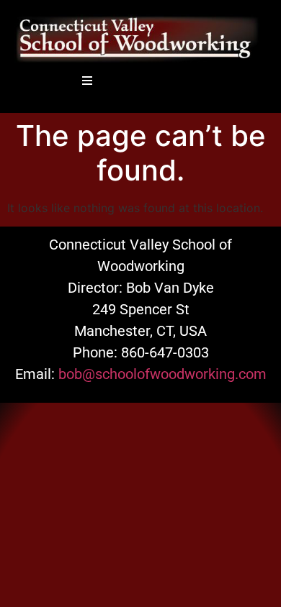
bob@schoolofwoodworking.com (162, 374)
